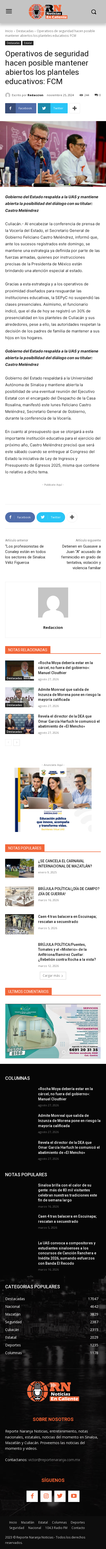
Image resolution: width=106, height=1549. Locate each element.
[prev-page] (8, 742)
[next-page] (16, 742)
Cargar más (51, 975)
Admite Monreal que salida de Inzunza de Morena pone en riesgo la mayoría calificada (69, 694)
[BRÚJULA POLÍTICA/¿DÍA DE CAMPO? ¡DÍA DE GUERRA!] (19, 896)
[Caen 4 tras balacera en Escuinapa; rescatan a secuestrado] (19, 924)
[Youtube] (74, 1496)
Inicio (9, 31)
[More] (74, 108)
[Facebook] (32, 1496)
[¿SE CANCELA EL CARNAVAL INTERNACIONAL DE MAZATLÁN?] (19, 869)
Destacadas (24, 31)
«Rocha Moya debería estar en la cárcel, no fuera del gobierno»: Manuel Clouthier (65, 668)
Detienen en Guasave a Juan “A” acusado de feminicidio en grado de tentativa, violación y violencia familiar (81, 557)
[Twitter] (60, 1496)
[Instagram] (46, 1496)
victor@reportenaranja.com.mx (54, 1459)
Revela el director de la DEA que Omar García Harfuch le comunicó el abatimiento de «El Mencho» (69, 721)
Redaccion (35, 95)
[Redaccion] (8, 95)
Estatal (28, 43)
